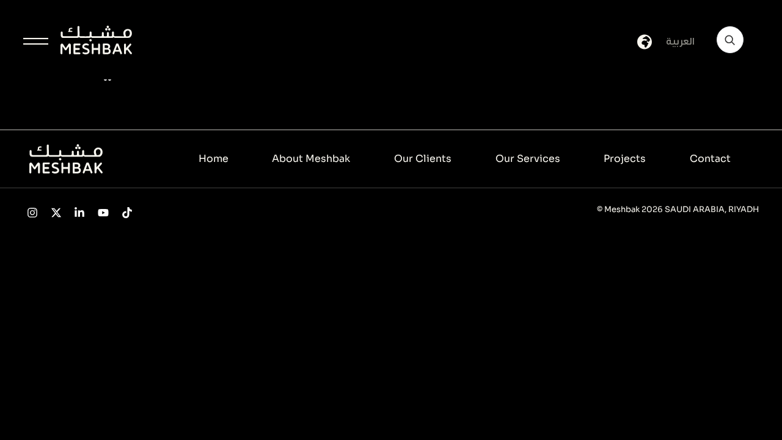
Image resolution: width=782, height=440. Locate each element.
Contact (710, 158)
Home (213, 158)
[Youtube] (103, 212)
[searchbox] (730, 40)
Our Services (527, 158)
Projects (625, 158)
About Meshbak (311, 158)
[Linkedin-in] (80, 212)
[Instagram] (32, 212)
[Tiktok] (127, 212)
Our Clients (422, 158)
